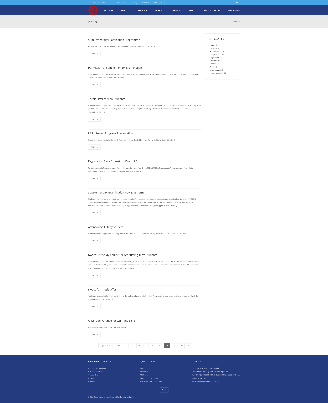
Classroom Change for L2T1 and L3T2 (111, 320)
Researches (93, 375)
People (192, 10)
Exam (212, 45)
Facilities (176, 10)
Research (159, 10)
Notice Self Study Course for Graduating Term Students (122, 255)
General (213, 48)
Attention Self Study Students (106, 227)
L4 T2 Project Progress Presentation (110, 133)
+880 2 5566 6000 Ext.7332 (102, 2)
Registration (214, 57)
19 (160, 346)
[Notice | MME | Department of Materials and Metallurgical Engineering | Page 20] (93, 10)
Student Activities (96, 371)
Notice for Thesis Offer (102, 289)
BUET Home (121, 2)
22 (182, 346)
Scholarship (214, 61)
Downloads (234, 10)
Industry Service (212, 10)
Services (92, 381)
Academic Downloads (149, 378)
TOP (164, 390)
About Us (125, 10)
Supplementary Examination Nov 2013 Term (116, 192)
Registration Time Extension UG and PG (112, 161)
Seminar (213, 64)
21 (174, 346)
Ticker (212, 67)
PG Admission (215, 51)
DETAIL (94, 53)
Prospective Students (97, 368)
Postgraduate (215, 54)
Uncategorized (215, 70)
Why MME (108, 10)
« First (118, 346)
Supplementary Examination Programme (114, 40)
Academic (142, 10)
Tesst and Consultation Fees (151, 381)
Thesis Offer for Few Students (106, 99)
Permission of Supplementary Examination (115, 67)
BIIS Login (158, 2)
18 (153, 346)
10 (139, 346)
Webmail (145, 2)
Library (134, 2)
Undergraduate (216, 73)
